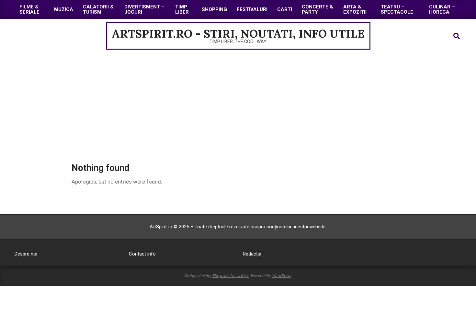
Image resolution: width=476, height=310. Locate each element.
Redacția (252, 254)
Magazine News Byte (230, 275)
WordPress (281, 275)
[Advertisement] (238, 101)
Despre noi (26, 254)
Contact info (142, 254)
